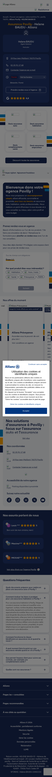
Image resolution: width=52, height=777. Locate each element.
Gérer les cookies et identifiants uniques (25, 404)
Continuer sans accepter (37, 364)
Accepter (26, 411)
